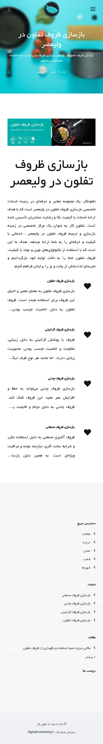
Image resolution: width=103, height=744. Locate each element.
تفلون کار (42, 724)
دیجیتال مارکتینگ (65, 732)
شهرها (86, 568)
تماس (86, 551)
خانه (64, 72)
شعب (53, 72)
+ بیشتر (90, 657)
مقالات (86, 534)
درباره (86, 542)
